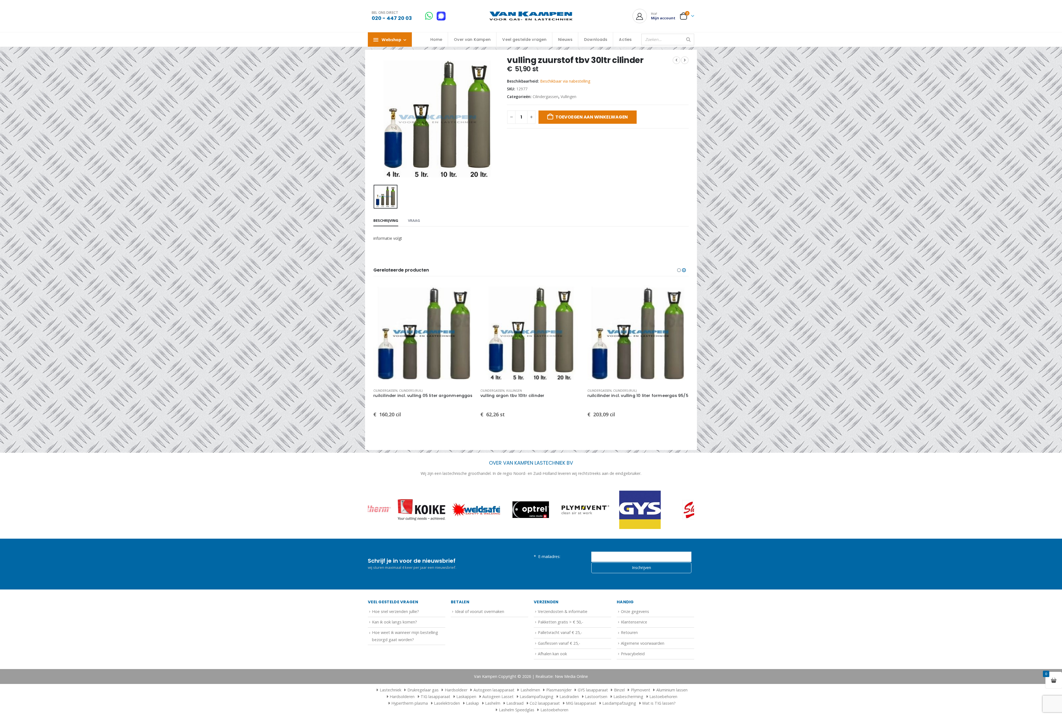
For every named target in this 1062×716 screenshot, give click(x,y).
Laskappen (466, 696)
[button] (678, 270)
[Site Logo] (531, 16)
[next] (685, 60)
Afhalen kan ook (552, 653)
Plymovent (640, 690)
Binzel (619, 690)
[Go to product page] (424, 333)
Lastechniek (390, 690)
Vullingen (568, 96)
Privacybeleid (633, 653)
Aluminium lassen (672, 690)
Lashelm (492, 703)
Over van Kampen (472, 39)
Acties (625, 39)
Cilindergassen (545, 96)
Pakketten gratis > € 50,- (560, 622)
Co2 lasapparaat (545, 703)
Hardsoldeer (456, 690)
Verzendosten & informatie (562, 611)
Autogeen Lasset (498, 696)
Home (436, 39)
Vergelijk (466, 304)
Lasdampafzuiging (536, 696)
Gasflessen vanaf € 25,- (559, 643)
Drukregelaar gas (423, 690)
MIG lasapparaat (581, 703)
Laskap (472, 703)
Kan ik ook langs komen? (394, 622)
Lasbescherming (628, 696)
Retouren (629, 632)
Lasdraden (569, 696)
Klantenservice (634, 622)
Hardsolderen (402, 696)
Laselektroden (447, 703)
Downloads (595, 39)
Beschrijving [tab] (385, 220)
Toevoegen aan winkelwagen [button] (466, 292)
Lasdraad (515, 703)
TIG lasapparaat (435, 696)
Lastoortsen (596, 696)
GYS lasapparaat (593, 690)
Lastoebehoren (663, 696)
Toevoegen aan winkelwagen (591, 117)
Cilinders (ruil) (411, 391)
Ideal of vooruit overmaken (479, 611)
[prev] (676, 60)
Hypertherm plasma (409, 703)
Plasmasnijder (559, 690)
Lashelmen (530, 690)
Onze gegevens (635, 611)
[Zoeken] (688, 39)
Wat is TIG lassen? (659, 703)
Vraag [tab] (414, 220)
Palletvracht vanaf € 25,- (560, 632)
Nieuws (565, 39)
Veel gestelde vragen (524, 39)
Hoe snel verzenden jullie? (395, 611)
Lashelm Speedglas (516, 709)
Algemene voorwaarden (642, 643)
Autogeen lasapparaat (493, 690)
